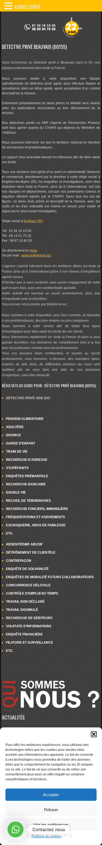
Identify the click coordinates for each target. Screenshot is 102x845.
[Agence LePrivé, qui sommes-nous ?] (51, 677)
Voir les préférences (51, 824)
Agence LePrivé (27, 7)
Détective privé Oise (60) (28, 398)
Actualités (13, 717)
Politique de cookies (46, 836)
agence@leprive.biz (36, 255)
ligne (33, 250)
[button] (94, 734)
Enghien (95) (33, 221)
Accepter (51, 794)
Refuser (51, 809)
